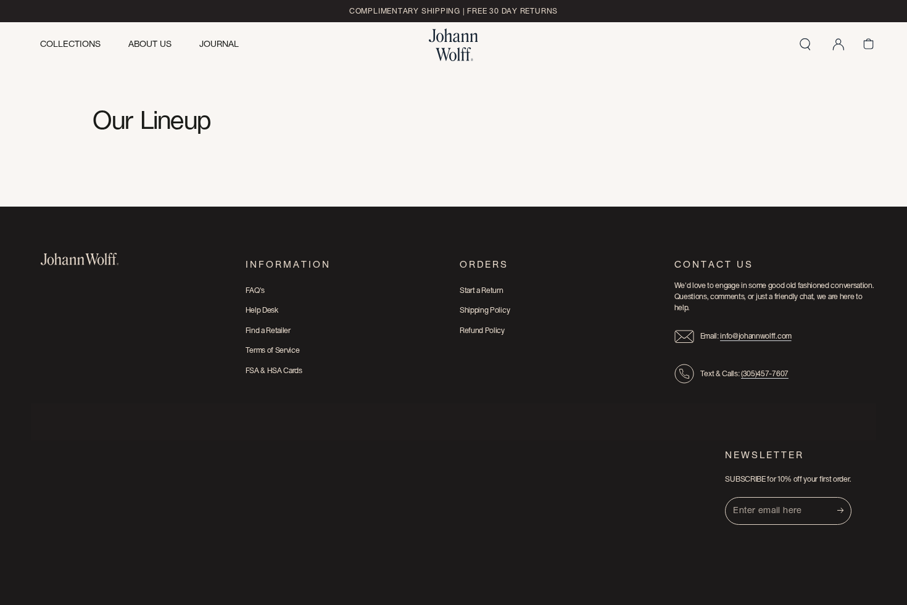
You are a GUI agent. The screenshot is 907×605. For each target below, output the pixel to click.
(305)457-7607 (765, 373)
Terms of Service (273, 350)
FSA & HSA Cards (274, 370)
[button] (805, 44)
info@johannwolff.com (756, 336)
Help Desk (262, 310)
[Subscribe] (844, 510)
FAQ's (255, 290)
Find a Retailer (268, 330)
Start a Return (481, 290)
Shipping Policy (485, 310)
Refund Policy (482, 330)
